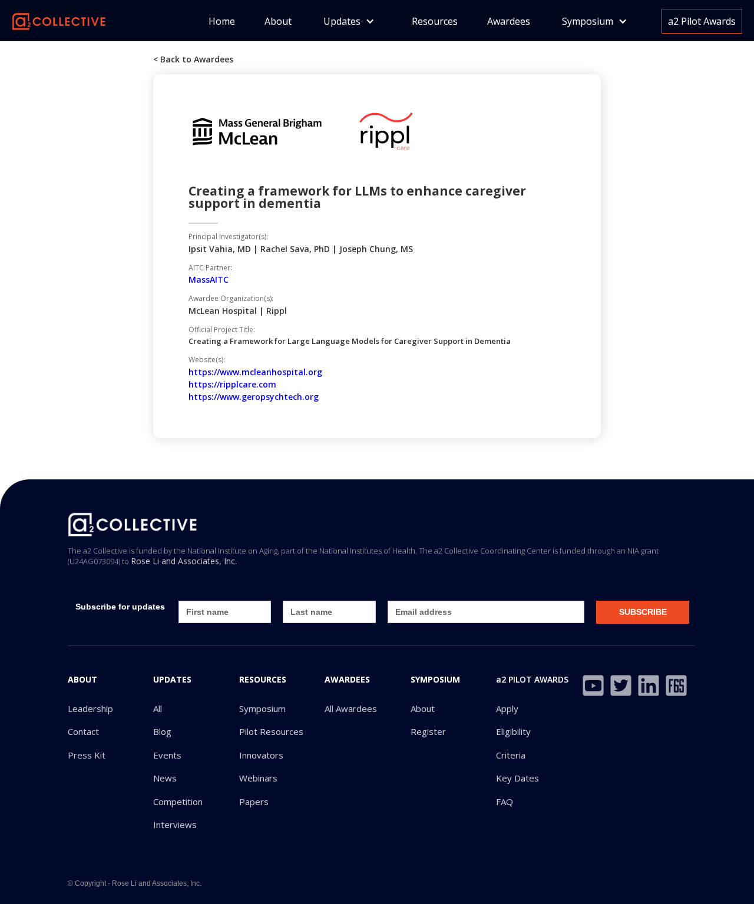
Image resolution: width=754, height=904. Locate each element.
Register (428, 731)
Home (222, 21)
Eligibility (513, 731)
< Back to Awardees (193, 59)
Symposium (262, 708)
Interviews (175, 824)
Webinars (258, 778)
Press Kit (86, 755)
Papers (254, 801)
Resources (435, 21)
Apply (507, 708)
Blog (162, 731)
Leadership (90, 708)
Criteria (510, 755)
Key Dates (517, 778)
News (165, 778)
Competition (178, 801)
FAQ (504, 801)
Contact (83, 731)
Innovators (261, 755)
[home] (59, 20)
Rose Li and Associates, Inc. (184, 561)
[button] (349, 21)
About (278, 21)
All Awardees (351, 708)
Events (167, 755)
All (157, 708)
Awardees (508, 21)
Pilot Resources (271, 731)
